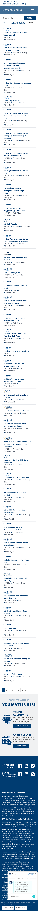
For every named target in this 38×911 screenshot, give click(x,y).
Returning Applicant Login (13, 4)
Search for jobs (8, 18)
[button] (30, 23)
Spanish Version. (20, 871)
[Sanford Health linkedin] (26, 766)
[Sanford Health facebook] (20, 766)
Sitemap (5, 898)
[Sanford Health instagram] (32, 766)
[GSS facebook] (20, 774)
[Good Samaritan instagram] (32, 774)
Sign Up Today (22, 726)
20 (22, 690)
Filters (30, 18)
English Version (7, 871)
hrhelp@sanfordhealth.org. (24, 858)
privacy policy (27, 905)
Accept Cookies (8, 908)
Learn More (21, 746)
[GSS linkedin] (26, 774)
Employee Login (9, 2)
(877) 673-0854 (30, 856)
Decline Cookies (21, 908)
